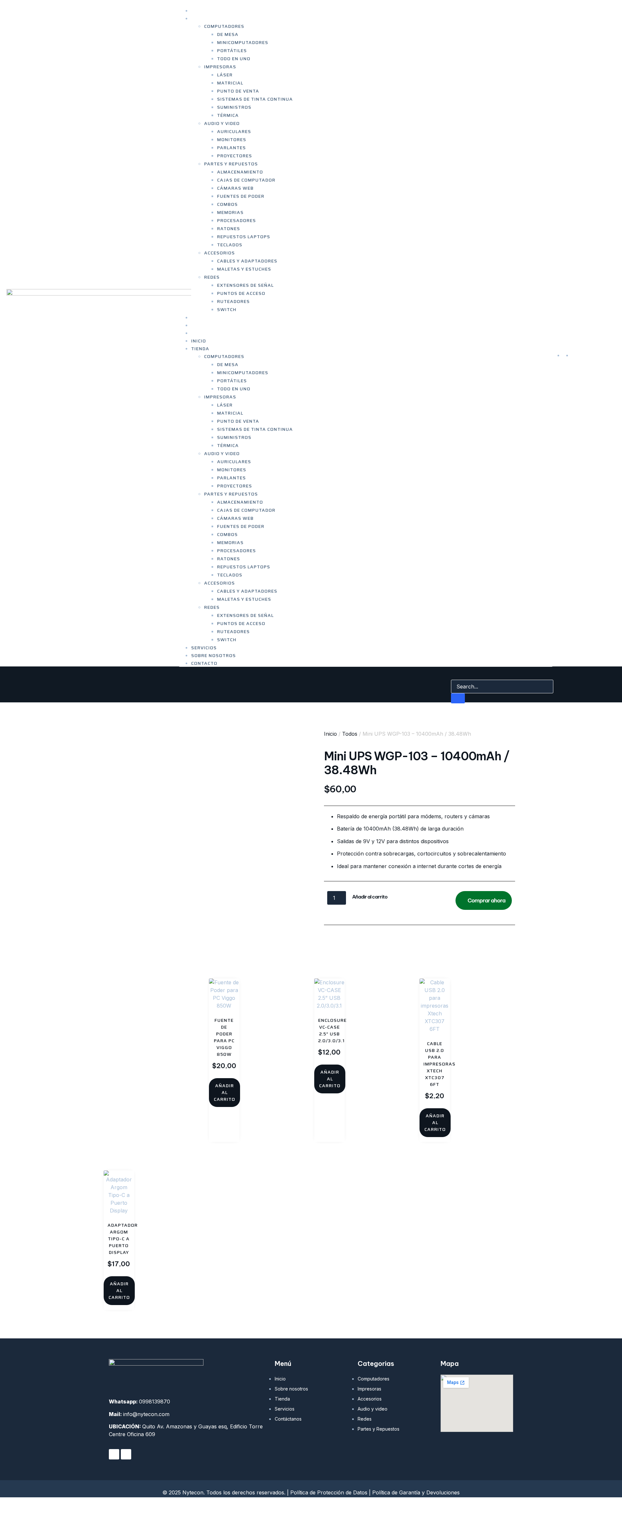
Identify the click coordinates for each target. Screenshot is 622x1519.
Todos (349, 734)
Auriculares (234, 131)
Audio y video (222, 123)
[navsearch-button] (455, 673)
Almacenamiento (240, 171)
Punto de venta (238, 91)
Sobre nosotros (213, 655)
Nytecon (129, 1508)
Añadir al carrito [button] (224, 1092)
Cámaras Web (235, 188)
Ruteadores (233, 301)
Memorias (230, 212)
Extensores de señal (245, 285)
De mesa (227, 34)
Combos (227, 204)
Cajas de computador (246, 180)
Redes (212, 277)
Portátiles (232, 50)
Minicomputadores (242, 42)
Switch (226, 309)
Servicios (204, 647)
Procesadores (236, 220)
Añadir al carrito (369, 897)
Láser (225, 74)
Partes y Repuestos (231, 163)
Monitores (231, 139)
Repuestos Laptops (243, 236)
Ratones (228, 228)
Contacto (204, 333)
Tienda (200, 18)
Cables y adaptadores (247, 260)
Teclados (229, 244)
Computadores (224, 26)
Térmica (228, 115)
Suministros (234, 107)
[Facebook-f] (114, 1454)
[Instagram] (126, 1454)
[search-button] (458, 698)
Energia (360, 935)
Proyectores (234, 155)
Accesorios (219, 252)
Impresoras (220, 66)
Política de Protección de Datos (328, 1492)
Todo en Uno (233, 58)
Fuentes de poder (240, 196)
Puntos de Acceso (241, 293)
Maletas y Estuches (244, 269)
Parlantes (231, 147)
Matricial (230, 82)
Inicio (198, 340)
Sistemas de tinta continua (255, 99)
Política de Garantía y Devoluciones (416, 1492)
